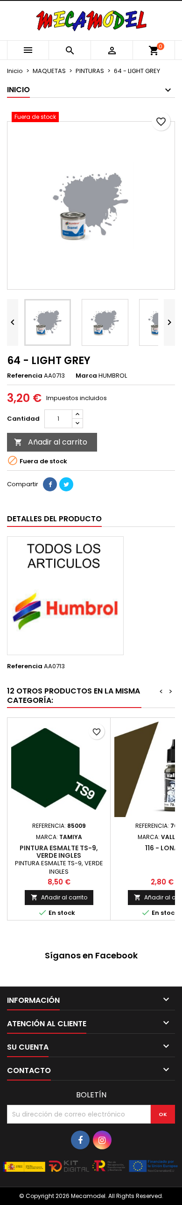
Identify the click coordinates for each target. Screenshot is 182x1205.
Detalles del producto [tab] (54, 518)
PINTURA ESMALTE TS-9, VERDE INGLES (59, 851)
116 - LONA (162, 848)
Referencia (24, 376)
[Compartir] (50, 484)
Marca (86, 376)
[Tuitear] (66, 484)
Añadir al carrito (50, 442)
